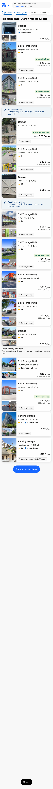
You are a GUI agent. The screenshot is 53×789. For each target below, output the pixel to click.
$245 (43, 39)
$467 (43, 344)
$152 (43, 429)
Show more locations (26, 469)
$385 (43, 190)
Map (28, 782)
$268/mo (44, 136)
